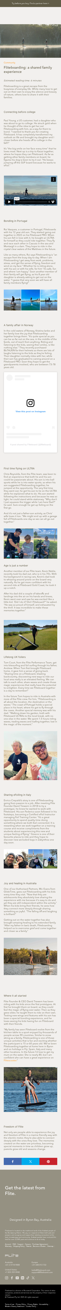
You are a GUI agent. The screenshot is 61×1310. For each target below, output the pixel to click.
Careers (28, 1244)
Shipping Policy (19, 1246)
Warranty (8, 1246)
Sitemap (50, 1246)
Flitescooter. (10, 1060)
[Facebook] (11, 1277)
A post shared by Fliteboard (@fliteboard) (30, 444)
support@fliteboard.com (42, 1272)
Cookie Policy (31, 1306)
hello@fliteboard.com (41, 1270)
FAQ (14, 1244)
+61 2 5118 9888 (12, 1265)
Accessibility (43, 1304)
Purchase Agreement (40, 1244)
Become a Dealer (39, 1246)
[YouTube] (17, 1277)
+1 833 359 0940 (12, 1272)
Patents (28, 1246)
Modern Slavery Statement (14, 1306)
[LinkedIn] (22, 1277)
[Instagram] (6, 1277)
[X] (33, 1277)
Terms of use (9, 1304)
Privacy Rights (33, 1304)
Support (20, 1244)
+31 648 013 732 (39, 1265)
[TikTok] (27, 1277)
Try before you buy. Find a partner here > (30, 3)
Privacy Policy (21, 1304)
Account (8, 1244)
